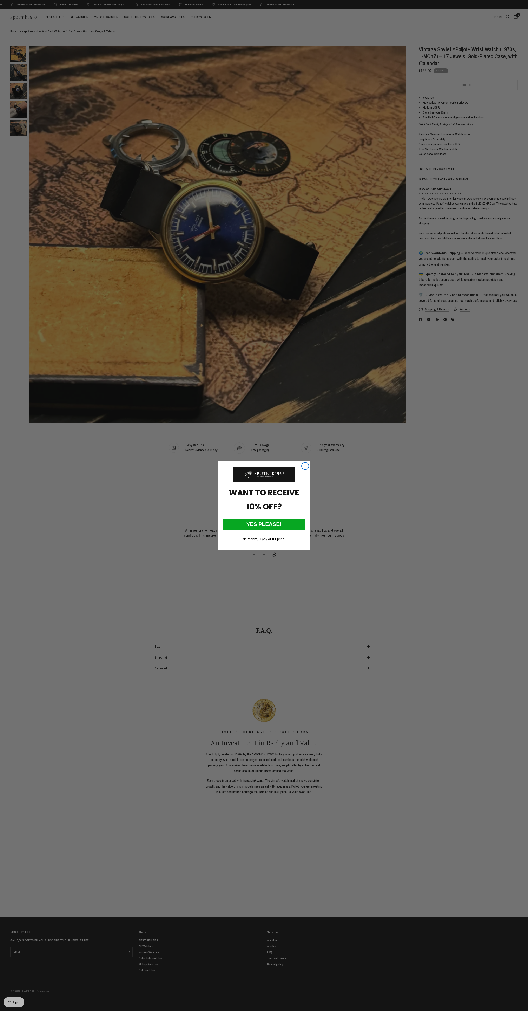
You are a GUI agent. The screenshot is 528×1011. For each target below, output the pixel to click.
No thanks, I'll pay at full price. (264, 539)
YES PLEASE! (264, 524)
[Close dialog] (305, 466)
